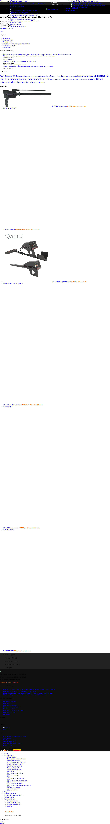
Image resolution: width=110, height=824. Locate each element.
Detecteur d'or (7, 42)
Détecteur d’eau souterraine (11, 707)
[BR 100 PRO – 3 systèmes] (27, 106)
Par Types (9, 8)
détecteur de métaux (84, 76)
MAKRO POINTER (8, 651)
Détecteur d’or (24, 12)
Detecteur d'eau (8, 40)
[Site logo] (52, 9)
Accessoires (6, 38)
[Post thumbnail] (37, 54)
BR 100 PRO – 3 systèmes (59, 106)
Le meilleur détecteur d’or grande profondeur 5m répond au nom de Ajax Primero (28, 67)
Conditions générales (9, 742)
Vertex (37, 82)
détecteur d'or (44, 76)
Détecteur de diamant (31, 14)
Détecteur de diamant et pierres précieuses (16, 44)
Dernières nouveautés (10, 740)
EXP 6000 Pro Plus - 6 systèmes (12, 405)
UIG (34, 82)
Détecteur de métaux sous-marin (13, 710)
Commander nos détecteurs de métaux (15, 736)
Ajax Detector (6, 76)
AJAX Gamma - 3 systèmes (60, 282)
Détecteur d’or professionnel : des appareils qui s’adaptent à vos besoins (25, 695)
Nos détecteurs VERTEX (17, 7)
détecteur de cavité (56, 76)
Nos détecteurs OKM (16, 5)
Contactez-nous (8, 745)
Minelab (93, 79)
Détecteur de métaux (30, 10)
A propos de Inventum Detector (13, 743)
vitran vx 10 (42, 82)
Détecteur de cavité (29, 19)
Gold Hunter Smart (9, 229)
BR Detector (18, 76)
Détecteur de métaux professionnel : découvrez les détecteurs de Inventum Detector (29, 56)
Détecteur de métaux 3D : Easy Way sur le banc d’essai (19, 61)
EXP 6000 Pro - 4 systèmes (11, 528)
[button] (56, 654)
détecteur (27, 76)
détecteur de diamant (69, 76)
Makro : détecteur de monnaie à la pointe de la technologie (74, 79)
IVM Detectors (50, 79)
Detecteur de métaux (9, 45)
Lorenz (56, 79)
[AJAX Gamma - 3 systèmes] (27, 282)
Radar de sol (22, 26)
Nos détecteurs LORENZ (17, 3)
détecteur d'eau (35, 76)
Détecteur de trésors (16, 24)
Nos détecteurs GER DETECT (18, 1)
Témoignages (7, 738)
